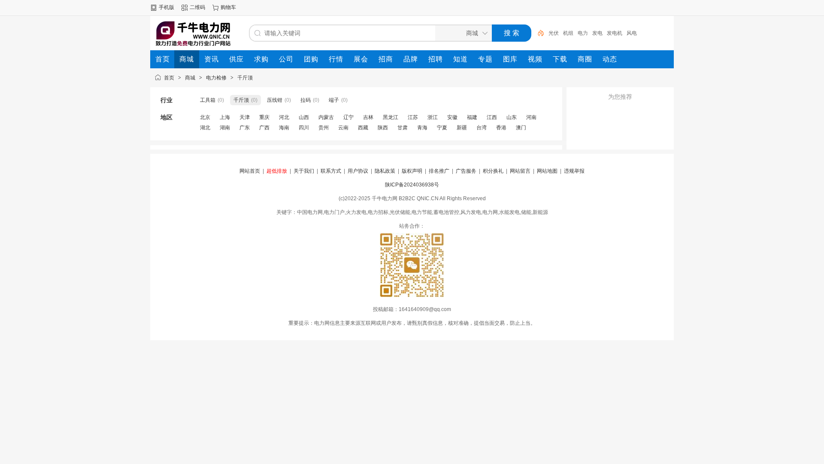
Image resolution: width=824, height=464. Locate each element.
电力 (583, 33)
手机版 (166, 7)
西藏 (363, 128)
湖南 (225, 128)
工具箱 (207, 100)
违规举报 (574, 171)
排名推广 (439, 171)
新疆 (462, 128)
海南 (284, 128)
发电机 (614, 33)
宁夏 (442, 128)
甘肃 (402, 128)
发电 (597, 33)
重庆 (264, 117)
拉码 (305, 100)
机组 (568, 33)
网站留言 (520, 171)
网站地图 (547, 171)
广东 (244, 128)
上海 (225, 117)
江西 (492, 117)
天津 (244, 117)
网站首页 (249, 171)
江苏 (413, 117)
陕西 (383, 128)
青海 (422, 128)
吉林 (368, 117)
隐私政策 (385, 171)
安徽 (452, 117)
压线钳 (274, 100)
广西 (264, 128)
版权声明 (412, 171)
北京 (205, 117)
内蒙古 (326, 117)
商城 (190, 78)
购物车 (228, 7)
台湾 (481, 128)
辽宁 (348, 117)
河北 (284, 117)
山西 (304, 117)
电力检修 (216, 78)
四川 (304, 128)
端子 (334, 100)
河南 (531, 117)
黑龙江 (390, 117)
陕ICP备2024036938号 (412, 185)
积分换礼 (493, 171)
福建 (472, 117)
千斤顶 (245, 78)
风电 (632, 33)
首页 (169, 78)
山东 (511, 117)
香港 (501, 128)
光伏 (553, 33)
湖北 (205, 128)
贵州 (323, 128)
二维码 (197, 7)
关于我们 (304, 171)
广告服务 (466, 171)
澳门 (521, 128)
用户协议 (358, 171)
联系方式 (331, 171)
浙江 (432, 117)
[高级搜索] (537, 33)
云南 (343, 128)
